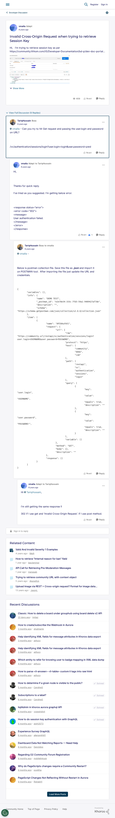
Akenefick (34, 581)
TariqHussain (24, 120)
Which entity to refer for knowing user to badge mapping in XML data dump (61, 659)
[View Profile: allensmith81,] (13, 734)
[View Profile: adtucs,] (13, 639)
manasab (32, 572)
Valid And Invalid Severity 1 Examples (37, 549)
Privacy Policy (51, 809)
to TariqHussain (43, 163)
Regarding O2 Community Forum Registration (44, 754)
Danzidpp (38, 747)
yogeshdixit (39, 711)
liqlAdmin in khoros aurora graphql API (40, 707)
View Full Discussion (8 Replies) (24, 112)
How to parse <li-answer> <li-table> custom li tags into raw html (55, 671)
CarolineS (38, 687)
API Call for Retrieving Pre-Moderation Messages (43, 567)
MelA (31, 553)
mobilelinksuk (40, 758)
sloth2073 (38, 723)
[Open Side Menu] (7, 4)
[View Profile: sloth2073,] (13, 721)
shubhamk (39, 629)
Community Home (14, 809)
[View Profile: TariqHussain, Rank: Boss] (13, 122)
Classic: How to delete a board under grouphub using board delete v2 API (60, 613)
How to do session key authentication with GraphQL (48, 719)
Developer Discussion (18, 12)
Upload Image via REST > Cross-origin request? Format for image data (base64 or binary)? (55, 586)
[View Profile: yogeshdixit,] (13, 709)
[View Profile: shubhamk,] (13, 627)
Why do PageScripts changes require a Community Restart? (52, 766)
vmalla (22, 26)
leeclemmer (33, 562)
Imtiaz (35, 617)
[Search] (86, 4)
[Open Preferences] (5, 813)
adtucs (37, 640)
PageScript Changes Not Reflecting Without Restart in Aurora (53, 777)
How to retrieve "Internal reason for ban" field (41, 558)
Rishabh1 (38, 781)
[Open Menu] (107, 13)
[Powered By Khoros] (102, 810)
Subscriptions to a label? (32, 695)
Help (64, 809)
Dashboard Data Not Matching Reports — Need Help (48, 742)
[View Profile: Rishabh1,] (13, 780)
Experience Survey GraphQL (34, 731)
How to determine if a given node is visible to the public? (50, 682)
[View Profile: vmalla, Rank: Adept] (13, 27)
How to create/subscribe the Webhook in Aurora (45, 624)
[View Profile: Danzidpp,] (13, 745)
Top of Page (34, 809)
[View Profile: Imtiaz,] (13, 616)
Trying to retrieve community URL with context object (46, 577)
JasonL (34, 590)
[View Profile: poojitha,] (13, 768)
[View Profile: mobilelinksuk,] (13, 757)
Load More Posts (57, 794)
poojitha (37, 770)
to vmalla (49, 245)
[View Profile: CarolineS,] (13, 685)
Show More (18, 88)
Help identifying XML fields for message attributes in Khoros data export (59, 636)
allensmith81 (40, 735)
